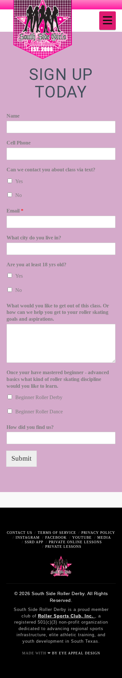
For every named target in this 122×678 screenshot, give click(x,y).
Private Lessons (63, 546)
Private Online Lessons (75, 542)
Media (104, 537)
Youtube (82, 537)
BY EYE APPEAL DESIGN (76, 653)
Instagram (28, 537)
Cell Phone (19, 142)
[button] (107, 20)
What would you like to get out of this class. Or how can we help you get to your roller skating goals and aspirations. (58, 312)
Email (15, 210)
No (18, 195)
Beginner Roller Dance (39, 411)
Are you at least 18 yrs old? (36, 264)
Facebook (56, 537)
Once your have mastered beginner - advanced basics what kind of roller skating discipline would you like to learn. (58, 379)
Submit (21, 458)
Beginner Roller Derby (38, 397)
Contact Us (19, 532)
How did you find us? (30, 427)
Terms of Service (57, 532)
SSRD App (34, 542)
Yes (19, 181)
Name (13, 116)
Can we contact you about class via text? (51, 169)
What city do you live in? (34, 237)
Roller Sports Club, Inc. (66, 616)
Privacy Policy (98, 532)
